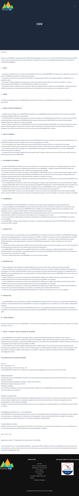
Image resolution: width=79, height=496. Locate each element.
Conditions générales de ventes (37, 477)
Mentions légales (39, 480)
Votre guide (39, 470)
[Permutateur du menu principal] (75, 6)
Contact (39, 474)
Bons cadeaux (39, 472)
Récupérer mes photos (39, 468)
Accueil (39, 463)
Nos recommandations (39, 466)
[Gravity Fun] (7, 6)
